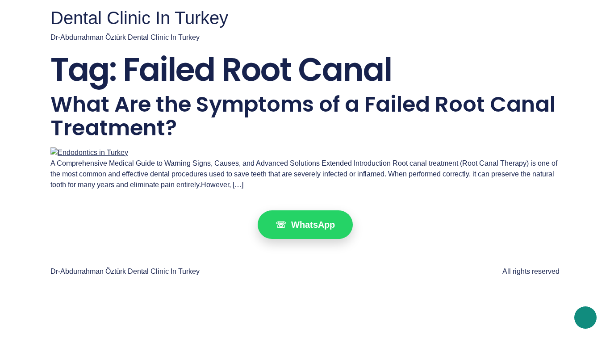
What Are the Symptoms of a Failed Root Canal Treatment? (303, 116)
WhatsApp (305, 225)
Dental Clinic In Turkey (139, 18)
